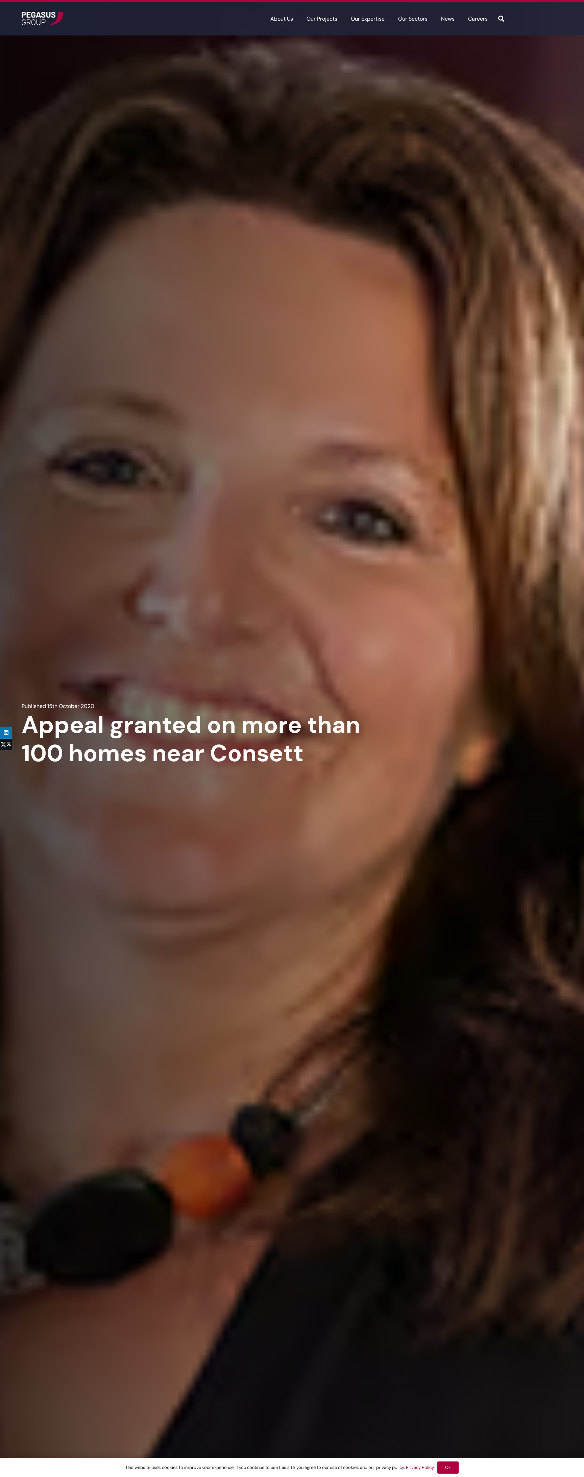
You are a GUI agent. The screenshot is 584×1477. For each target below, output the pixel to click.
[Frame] (42, 18)
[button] (298, 18)
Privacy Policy (420, 1467)
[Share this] (6, 744)
